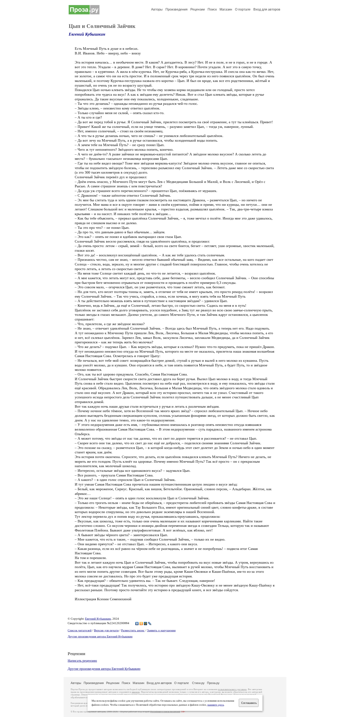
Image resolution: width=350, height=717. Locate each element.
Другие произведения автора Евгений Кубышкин (100, 636)
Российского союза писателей (165, 712)
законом (136, 692)
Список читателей (80, 630)
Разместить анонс (133, 630)
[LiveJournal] (150, 623)
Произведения (176, 9)
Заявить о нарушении (161, 630)
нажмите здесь (215, 704)
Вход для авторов (266, 9)
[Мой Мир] (145, 623)
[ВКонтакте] (137, 623)
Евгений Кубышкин (87, 34)
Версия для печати (106, 630)
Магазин (226, 9)
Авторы (157, 9)
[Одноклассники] (141, 623)
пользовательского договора (232, 689)
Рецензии (197, 9)
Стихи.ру (198, 683)
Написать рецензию (82, 661)
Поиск (212, 9)
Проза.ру (213, 683)
